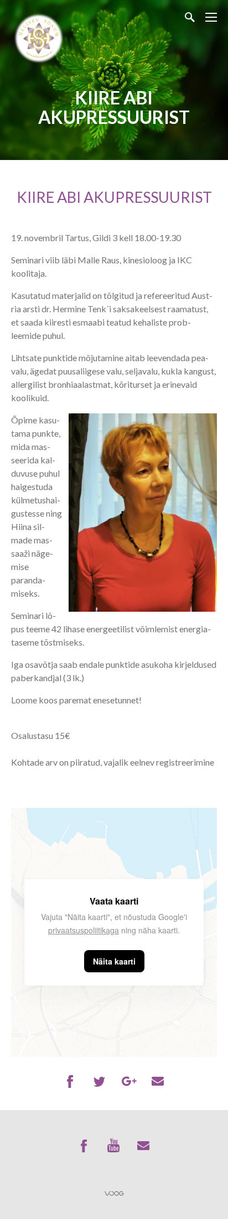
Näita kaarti (114, 961)
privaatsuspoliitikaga (83, 930)
